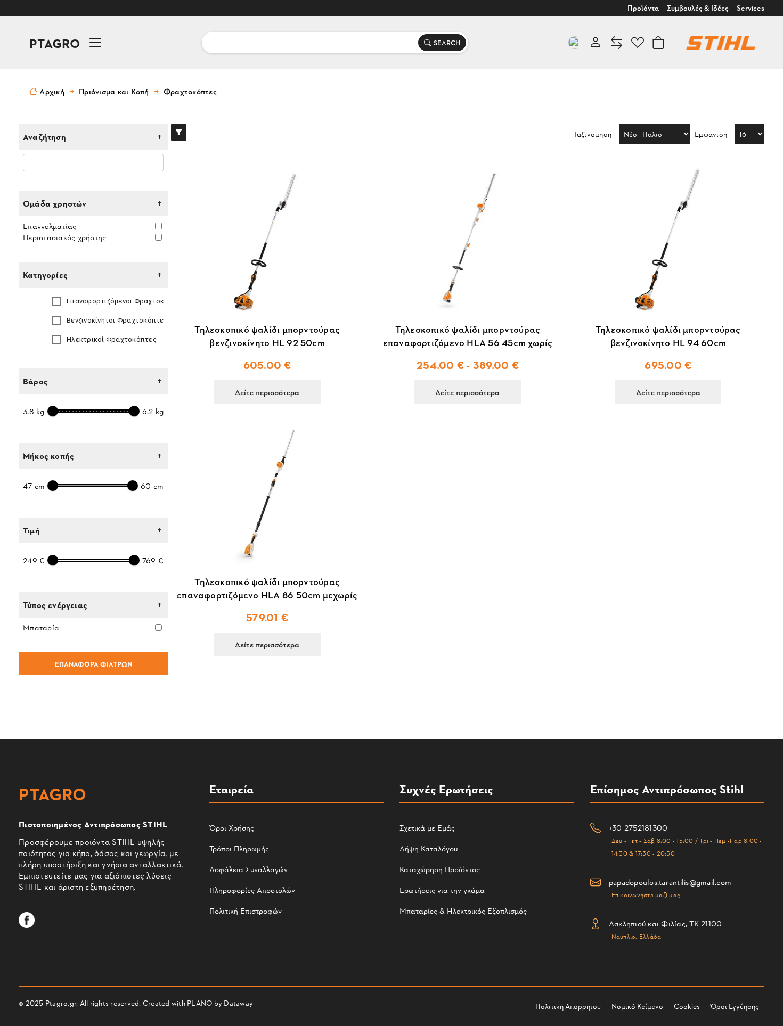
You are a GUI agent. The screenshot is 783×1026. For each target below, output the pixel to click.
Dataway (238, 1003)
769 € (153, 560)
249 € (34, 560)
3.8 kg (34, 411)
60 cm (152, 485)
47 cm (34, 485)
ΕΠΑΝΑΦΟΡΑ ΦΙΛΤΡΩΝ (93, 664)
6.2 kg (153, 411)
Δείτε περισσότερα (267, 392)
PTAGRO (54, 43)
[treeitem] (100, 301)
